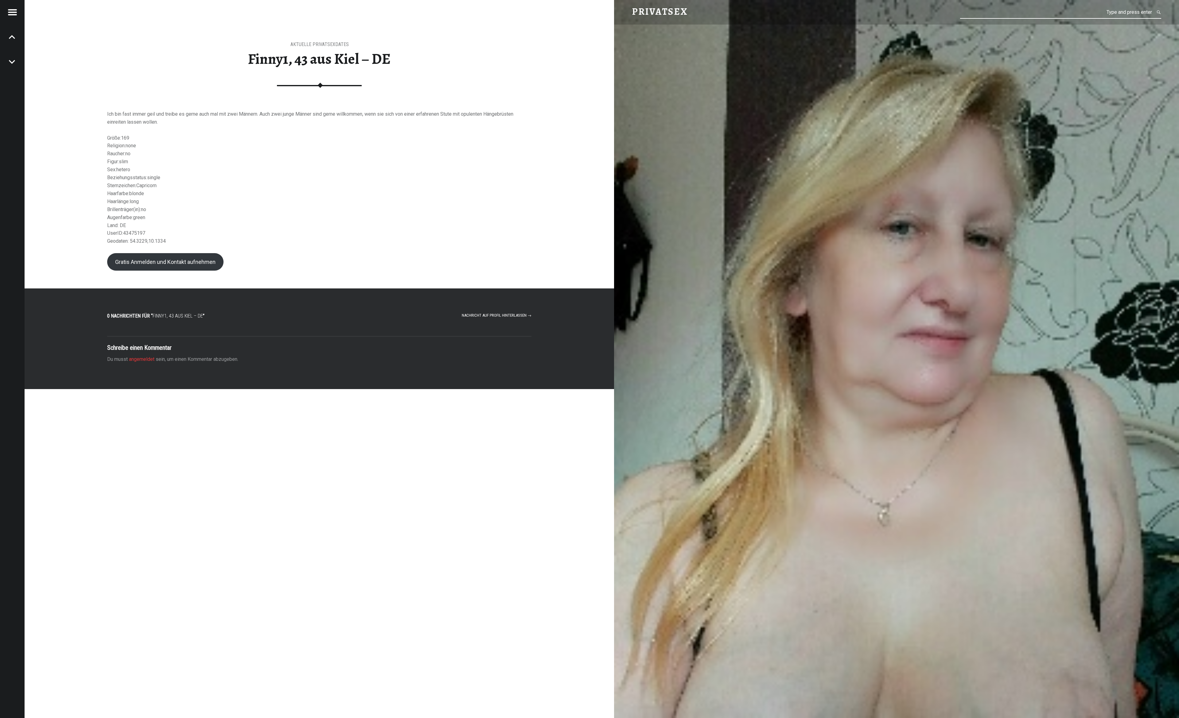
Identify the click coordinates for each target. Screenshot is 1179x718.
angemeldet (141, 359)
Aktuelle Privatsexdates (319, 44)
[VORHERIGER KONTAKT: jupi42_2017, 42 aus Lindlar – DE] (12, 61)
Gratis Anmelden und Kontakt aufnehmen (165, 262)
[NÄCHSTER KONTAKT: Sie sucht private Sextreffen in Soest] (12, 37)
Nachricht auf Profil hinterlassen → (496, 315)
